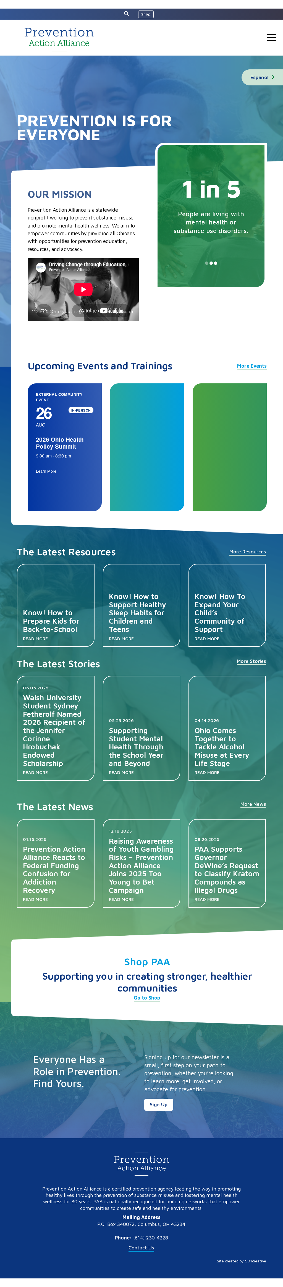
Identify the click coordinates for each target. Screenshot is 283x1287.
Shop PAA (147, 961)
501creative (255, 1261)
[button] (128, 14)
